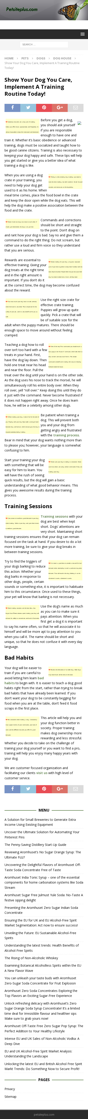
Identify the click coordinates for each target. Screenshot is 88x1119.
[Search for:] (44, 44)
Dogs (41, 58)
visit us (41, 773)
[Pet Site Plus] (44, 18)
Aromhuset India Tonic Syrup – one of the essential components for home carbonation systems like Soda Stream (44, 882)
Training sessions (54, 516)
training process (66, 435)
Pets (25, 58)
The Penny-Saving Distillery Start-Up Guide (35, 844)
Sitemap (10, 1096)
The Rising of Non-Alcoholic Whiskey (31, 958)
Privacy (10, 1089)
